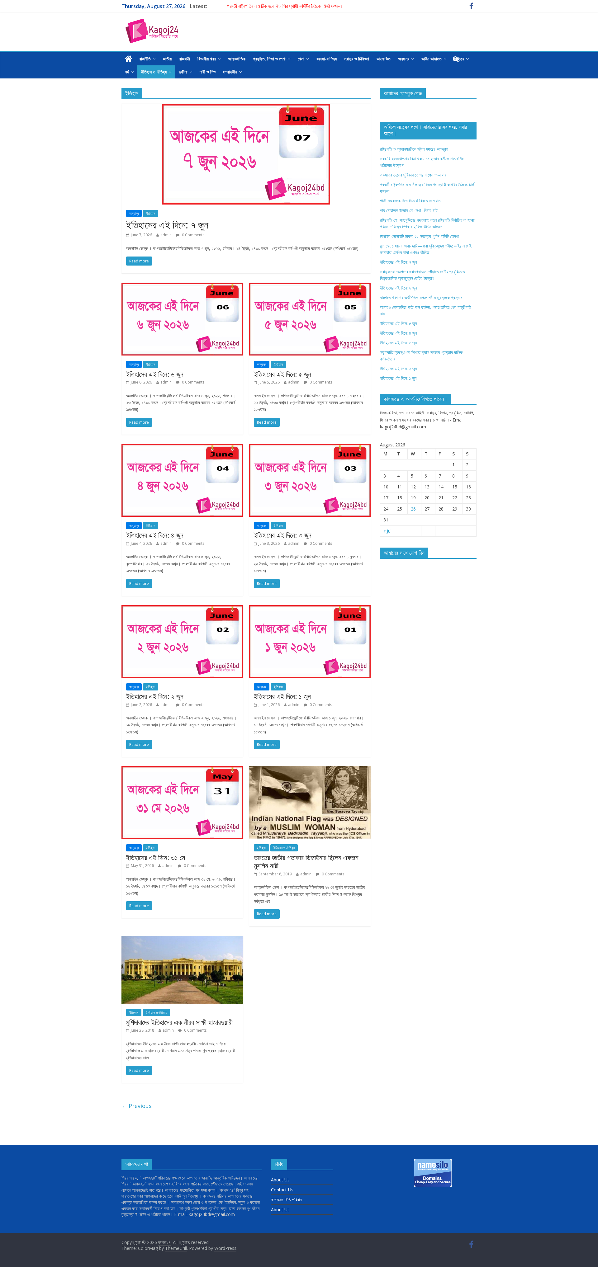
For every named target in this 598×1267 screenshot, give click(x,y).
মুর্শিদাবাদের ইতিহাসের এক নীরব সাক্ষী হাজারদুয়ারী (179, 1022)
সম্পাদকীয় (230, 72)
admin (166, 235)
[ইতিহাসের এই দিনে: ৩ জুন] (310, 447)
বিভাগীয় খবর (206, 59)
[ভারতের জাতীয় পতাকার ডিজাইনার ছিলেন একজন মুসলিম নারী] (310, 769)
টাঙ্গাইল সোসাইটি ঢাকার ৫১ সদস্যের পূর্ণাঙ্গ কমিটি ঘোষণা (419, 236)
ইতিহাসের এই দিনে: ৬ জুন (154, 374)
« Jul (387, 531)
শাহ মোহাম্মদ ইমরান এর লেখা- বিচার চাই (409, 210)
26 (413, 509)
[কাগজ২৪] (128, 58)
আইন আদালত (431, 59)
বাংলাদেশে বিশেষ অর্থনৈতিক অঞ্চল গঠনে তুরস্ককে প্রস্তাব (421, 297)
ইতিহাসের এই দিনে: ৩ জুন (282, 534)
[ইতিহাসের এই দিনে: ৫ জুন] (310, 286)
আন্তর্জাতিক (236, 59)
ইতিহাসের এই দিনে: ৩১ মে (155, 857)
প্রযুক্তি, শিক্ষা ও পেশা (269, 59)
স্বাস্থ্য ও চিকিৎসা (356, 59)
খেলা (301, 59)
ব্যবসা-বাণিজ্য (326, 59)
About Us (280, 1180)
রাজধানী (184, 59)
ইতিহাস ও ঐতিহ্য (154, 72)
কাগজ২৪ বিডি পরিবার (286, 1200)
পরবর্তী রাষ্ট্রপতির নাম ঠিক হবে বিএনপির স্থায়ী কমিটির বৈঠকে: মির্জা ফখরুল (284, 6)
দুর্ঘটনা (183, 72)
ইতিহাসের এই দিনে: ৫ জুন (282, 374)
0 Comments (192, 235)
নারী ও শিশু (208, 72)
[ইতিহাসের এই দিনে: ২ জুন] (182, 608)
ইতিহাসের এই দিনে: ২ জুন (154, 696)
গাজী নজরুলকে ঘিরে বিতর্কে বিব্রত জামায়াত (410, 201)
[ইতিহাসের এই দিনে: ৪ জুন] (182, 447)
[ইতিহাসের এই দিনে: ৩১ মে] (182, 769)
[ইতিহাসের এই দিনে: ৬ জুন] (182, 286)
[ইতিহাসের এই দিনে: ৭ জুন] (246, 107)
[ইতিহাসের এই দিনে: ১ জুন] (310, 608)
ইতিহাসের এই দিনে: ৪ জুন (154, 534)
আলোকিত (384, 59)
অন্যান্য (403, 59)
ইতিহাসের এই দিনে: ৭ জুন (167, 224)
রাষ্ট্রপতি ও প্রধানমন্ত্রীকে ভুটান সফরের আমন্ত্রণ (414, 149)
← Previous (136, 1105)
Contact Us (282, 1190)
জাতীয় (167, 59)
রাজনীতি (145, 59)
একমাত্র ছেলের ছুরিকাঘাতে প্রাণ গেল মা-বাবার (413, 175)
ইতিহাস (150, 213)
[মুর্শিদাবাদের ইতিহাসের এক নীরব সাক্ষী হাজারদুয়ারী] (182, 939)
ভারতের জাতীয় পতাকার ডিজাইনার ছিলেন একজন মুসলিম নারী (306, 861)
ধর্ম (127, 72)
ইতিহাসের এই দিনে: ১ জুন (282, 696)
